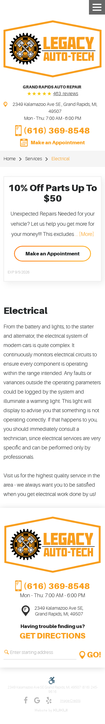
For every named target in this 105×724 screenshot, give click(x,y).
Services (33, 158)
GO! (94, 655)
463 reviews (65, 93)
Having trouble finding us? (52, 632)
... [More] (84, 234)
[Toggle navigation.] (97, 7)
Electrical (60, 158)
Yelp (49, 700)
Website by (51, 710)
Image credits (70, 701)
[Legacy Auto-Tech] (53, 48)
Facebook (26, 700)
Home (10, 158)
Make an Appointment (58, 142)
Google (37, 700)
